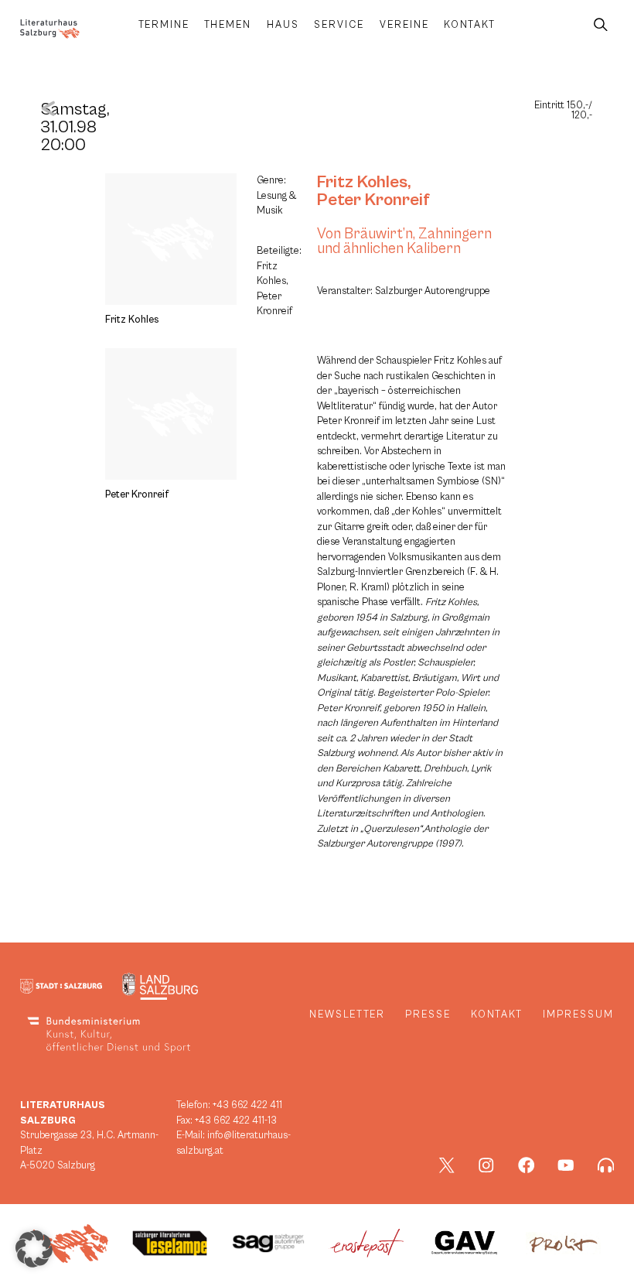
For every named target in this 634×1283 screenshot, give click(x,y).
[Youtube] (565, 1165)
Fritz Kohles (362, 182)
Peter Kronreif (373, 200)
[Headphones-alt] (606, 1165)
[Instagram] (486, 1165)
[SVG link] (50, 29)
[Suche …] (601, 25)
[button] (34, 1249)
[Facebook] (526, 1165)
